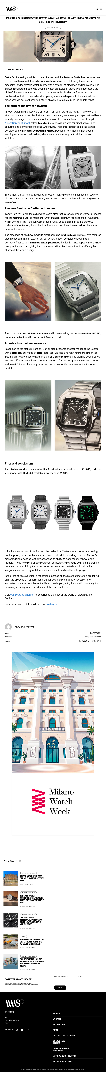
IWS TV (7, 1023)
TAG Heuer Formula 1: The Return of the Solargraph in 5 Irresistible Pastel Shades (32, 962)
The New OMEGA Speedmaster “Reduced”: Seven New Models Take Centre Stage (31, 921)
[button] (97, 9)
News (23, 936)
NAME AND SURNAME (61, 976)
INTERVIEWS (59, 1024)
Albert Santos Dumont (17, 123)
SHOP (6, 1017)
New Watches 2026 (28, 893)
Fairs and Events (28, 873)
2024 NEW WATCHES (12, 1020)
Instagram (52, 604)
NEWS (55, 1030)
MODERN (56, 1013)
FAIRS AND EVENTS (62, 1061)
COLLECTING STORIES (64, 1035)
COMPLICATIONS (61, 1048)
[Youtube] (22, 1030)
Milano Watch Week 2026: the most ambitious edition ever (32, 878)
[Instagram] (16, 1030)
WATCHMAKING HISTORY (64, 1056)
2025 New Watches (53, 27)
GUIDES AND (59, 1041)
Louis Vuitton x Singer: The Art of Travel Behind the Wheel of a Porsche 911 (32, 941)
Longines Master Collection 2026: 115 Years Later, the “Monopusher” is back (32, 899)
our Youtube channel (22, 594)
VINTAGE (57, 1019)
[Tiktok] (27, 1030)
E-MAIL (80, 976)
